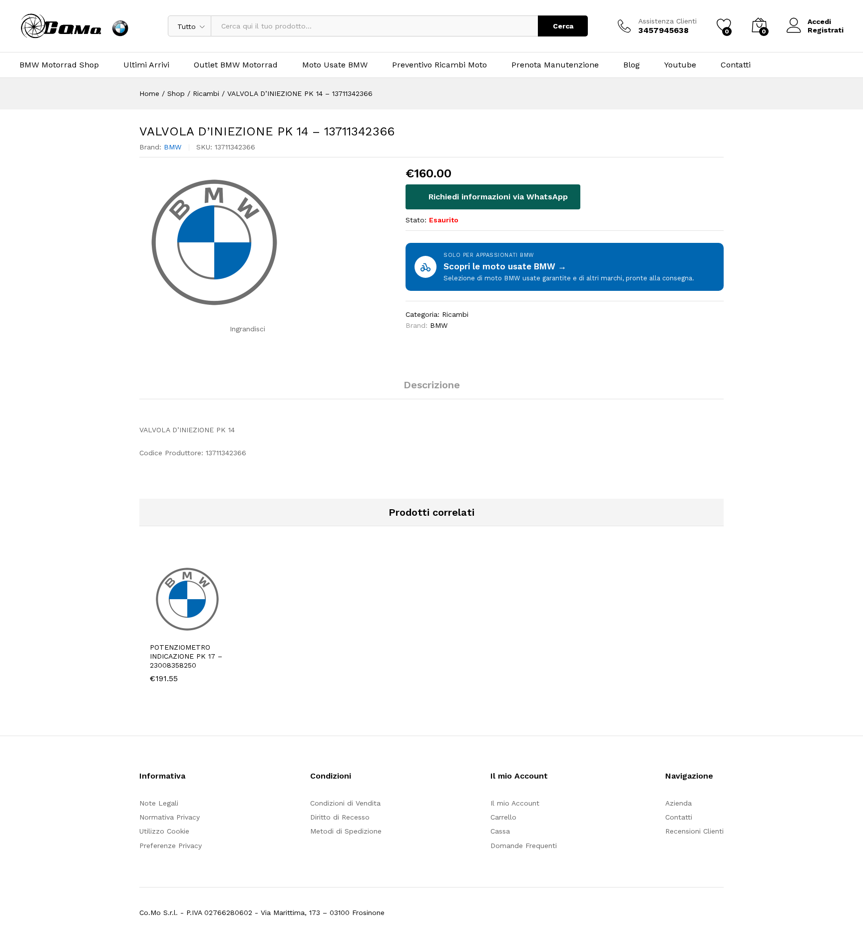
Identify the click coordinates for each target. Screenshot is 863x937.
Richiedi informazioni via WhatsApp (497, 196)
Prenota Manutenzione (555, 65)
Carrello (503, 817)
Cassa (500, 831)
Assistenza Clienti (667, 21)
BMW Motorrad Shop (59, 65)
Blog (631, 65)
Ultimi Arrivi (146, 65)
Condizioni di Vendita (345, 803)
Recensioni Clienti (694, 831)
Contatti (736, 65)
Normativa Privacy (169, 817)
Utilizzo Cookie (164, 831)
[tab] (432, 389)
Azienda (678, 803)
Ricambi (455, 314)
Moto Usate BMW (335, 65)
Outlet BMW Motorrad (236, 65)
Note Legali (158, 803)
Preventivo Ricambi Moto (439, 65)
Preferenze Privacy (170, 846)
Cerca (563, 26)
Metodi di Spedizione (346, 831)
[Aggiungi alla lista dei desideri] (219, 630)
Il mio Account (514, 803)
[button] (173, 630)
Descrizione (432, 385)
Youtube (680, 65)
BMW (172, 147)
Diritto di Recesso (340, 817)
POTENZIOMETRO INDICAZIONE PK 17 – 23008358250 (186, 656)
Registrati (826, 30)
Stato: (416, 220)
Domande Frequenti (523, 846)
